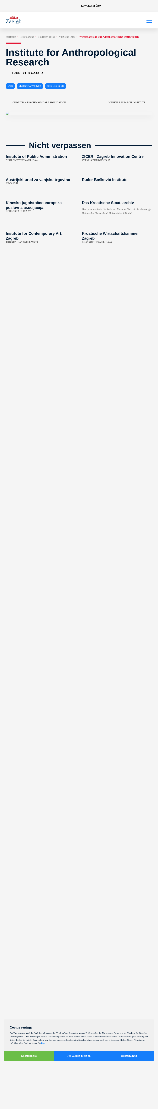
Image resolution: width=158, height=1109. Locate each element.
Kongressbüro (91, 5)
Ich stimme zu (29, 1055)
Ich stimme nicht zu (79, 1055)
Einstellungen (129, 1055)
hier (43, 1043)
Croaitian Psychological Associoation (39, 102)
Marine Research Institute (126, 102)
